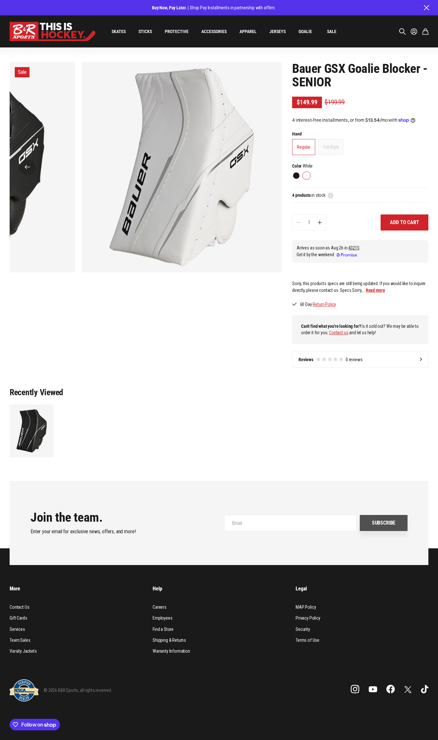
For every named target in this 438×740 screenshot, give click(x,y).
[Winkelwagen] (425, 31)
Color (302, 166)
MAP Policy (306, 607)
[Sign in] (414, 31)
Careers (159, 607)
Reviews (331, 359)
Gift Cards (18, 618)
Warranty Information (171, 651)
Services (17, 629)
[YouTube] (373, 689)
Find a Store (163, 629)
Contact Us (19, 607)
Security (303, 629)
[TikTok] (424, 689)
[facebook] (390, 689)
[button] (27, 167)
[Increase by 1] (319, 222)
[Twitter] (407, 689)
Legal (301, 589)
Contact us (338, 332)
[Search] (402, 31)
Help (157, 589)
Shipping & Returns (169, 640)
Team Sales (20, 640)
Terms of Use (307, 640)
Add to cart (404, 222)
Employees (163, 618)
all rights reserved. (96, 690)
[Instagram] (355, 689)
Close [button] (426, 7)
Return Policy (324, 304)
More (15, 589)
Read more (375, 290)
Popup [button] (330, 195)
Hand (296, 133)
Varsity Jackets (23, 651)
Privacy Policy (308, 618)
